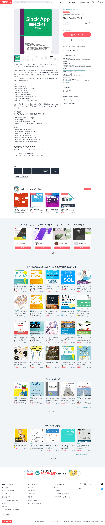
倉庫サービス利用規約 (50, 521)
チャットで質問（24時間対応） (61, 494)
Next (57, 31)
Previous (15, 31)
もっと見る (52, 253)
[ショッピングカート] (93, 2)
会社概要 (37, 521)
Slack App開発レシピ (35, 209)
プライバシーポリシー (68, 100)
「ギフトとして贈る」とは (71, 50)
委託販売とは (5, 506)
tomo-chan (82, 243)
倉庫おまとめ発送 (32, 500)
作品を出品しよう (84, 2)
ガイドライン (60, 521)
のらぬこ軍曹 (63, 243)
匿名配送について (6, 494)
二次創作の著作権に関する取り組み (11, 509)
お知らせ (55, 487)
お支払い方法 (67, 91)
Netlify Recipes (65, 209)
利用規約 (42, 521)
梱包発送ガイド (6, 503)
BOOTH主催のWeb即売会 (34, 503)
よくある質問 (56, 490)
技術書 (76, 9)
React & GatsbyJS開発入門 (52, 209)
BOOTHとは (72, 2)
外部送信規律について (80, 521)
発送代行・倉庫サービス (8, 497)
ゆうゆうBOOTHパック (79, 70)
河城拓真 (22, 243)
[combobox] (31, 2)
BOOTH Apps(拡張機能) (8, 490)
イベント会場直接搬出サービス (10, 500)
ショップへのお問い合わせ (70, 103)
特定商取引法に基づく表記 (70, 96)
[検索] (48, 2)
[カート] (82, 14)
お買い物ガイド (32, 490)
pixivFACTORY (66, 80)
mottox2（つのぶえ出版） (31, 189)
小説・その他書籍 (67, 9)
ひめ (41, 243)
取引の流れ (67, 88)
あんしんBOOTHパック (68, 70)
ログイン (62, 2)
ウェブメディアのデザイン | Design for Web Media (21, 209)
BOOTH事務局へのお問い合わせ (61, 497)
